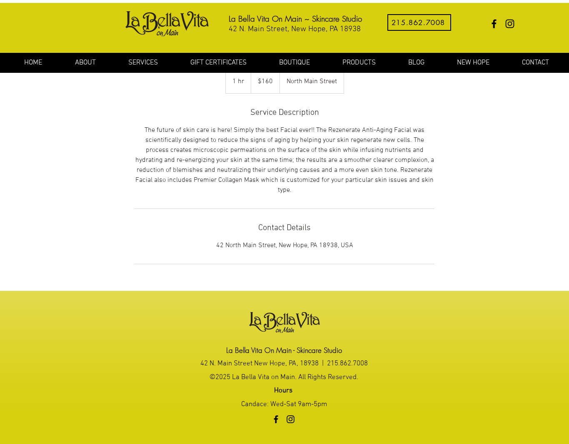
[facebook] (494, 24)
